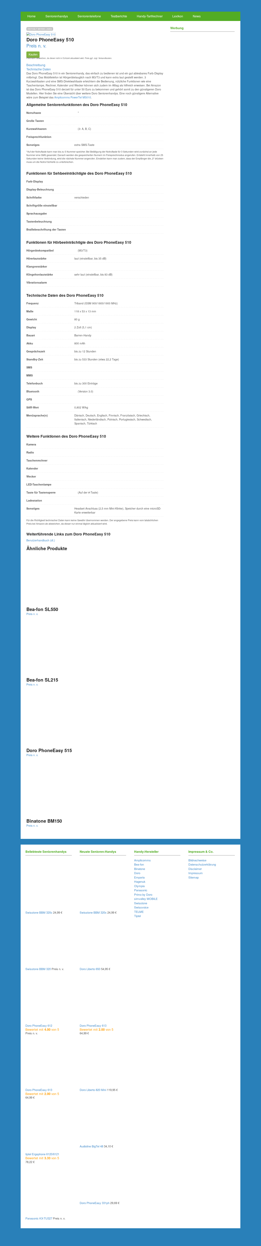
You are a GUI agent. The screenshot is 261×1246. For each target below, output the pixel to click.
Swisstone (140, 903)
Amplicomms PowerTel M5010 (72, 97)
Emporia (139, 877)
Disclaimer (195, 869)
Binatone (139, 869)
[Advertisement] (202, 61)
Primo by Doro (143, 894)
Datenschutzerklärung (202, 864)
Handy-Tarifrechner (150, 16)
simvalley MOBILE (146, 899)
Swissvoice (141, 907)
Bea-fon (139, 864)
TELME (139, 912)
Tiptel (137, 916)
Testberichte (119, 16)
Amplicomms (142, 860)
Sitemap (193, 877)
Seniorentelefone (89, 16)
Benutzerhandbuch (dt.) (40, 540)
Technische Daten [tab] (38, 69)
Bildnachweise (197, 860)
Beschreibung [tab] (35, 65)
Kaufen (33, 54)
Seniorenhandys (56, 16)
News (197, 16)
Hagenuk (139, 881)
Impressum (195, 873)
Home (31, 16)
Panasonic (140, 890)
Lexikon (177, 16)
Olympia (139, 886)
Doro (137, 873)
